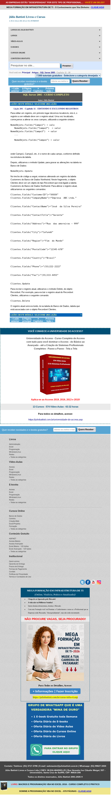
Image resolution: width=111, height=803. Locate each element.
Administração (14, 444)
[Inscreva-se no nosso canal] (93, 582)
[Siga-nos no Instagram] (98, 582)
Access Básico (14, 541)
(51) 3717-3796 (30, 766)
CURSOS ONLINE (18, 53)
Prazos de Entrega (16, 566)
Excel (11, 446)
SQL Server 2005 (47, 72)
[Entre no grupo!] (55, 731)
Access (12, 467)
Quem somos (14, 561)
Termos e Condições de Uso (20, 576)
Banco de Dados (15, 516)
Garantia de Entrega (17, 564)
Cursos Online (17, 510)
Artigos (35, 72)
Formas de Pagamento (18, 569)
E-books (13, 484)
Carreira (12, 518)
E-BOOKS (15, 47)
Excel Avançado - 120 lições (20, 548)
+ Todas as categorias (17, 457)
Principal (26, 72)
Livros (12, 439)
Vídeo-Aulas (15, 461)
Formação (13, 526)
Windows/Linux (15, 452)
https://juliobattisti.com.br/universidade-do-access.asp (55, 419)
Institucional (15, 556)
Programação (14, 449)
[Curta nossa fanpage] (87, 582)
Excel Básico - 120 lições (19, 546)
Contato (12, 571)
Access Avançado (16, 543)
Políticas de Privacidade (18, 574)
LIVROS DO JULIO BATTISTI (22, 30)
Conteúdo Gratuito (19, 533)
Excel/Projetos (14, 523)
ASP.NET (12, 538)
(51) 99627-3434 (98, 766)
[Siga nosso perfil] (82, 582)
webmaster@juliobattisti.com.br (62, 766)
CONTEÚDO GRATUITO (20, 58)
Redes (11, 454)
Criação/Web (14, 521)
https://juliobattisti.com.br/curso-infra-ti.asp (55, 697)
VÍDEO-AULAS (17, 41)
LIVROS (14, 36)
